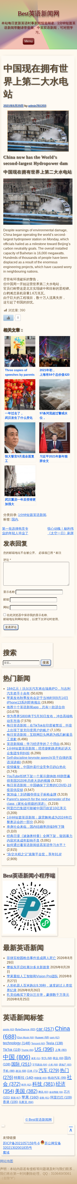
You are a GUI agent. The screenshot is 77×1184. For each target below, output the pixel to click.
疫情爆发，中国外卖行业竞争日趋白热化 (36, 767)
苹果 (30, 1097)
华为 (46, 1058)
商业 (58, 1058)
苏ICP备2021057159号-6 (21, 1143)
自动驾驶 (56, 1092)
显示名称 (9, 591)
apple (8, 1029)
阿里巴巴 (61, 1097)
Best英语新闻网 (38, 13)
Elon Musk (25, 1037)
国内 (14, 519)
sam (55, 1037)
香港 (10, 1102)
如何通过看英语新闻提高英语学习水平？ (36, 845)
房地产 (65, 1064)
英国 (16, 1097)
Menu (28, 41)
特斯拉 (23, 1078)
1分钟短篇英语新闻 (32, 515)
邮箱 (6, 599)
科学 (26, 1084)
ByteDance (25, 1029)
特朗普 (40, 1078)
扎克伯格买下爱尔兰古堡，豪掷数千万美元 (38, 994)
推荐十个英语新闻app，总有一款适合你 (36, 707)
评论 (7, 559)
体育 (35, 1058)
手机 (9, 1070)
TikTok (12, 1050)
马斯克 (26, 1102)
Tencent (38, 1043)
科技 (43, 1084)
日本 (32, 1070)
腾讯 (43, 1092)
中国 (16, 1057)
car (45, 1028)
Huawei (42, 1037)
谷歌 (44, 1097)
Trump (27, 1050)
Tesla (54, 1043)
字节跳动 (39, 1064)
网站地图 (6, 1161)
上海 (61, 1050)
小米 (53, 1064)
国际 (21, 1064)
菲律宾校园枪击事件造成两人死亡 (31, 958)
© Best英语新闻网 (38, 1119)
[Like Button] (8, 318)
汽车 (49, 1070)
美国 (26, 1091)
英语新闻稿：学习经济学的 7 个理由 (33, 744)
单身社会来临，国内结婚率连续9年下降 (35, 826)
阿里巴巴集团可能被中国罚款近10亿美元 (36, 808)
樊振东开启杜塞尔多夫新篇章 (28, 967)
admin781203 (37, 105)
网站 (6, 607)
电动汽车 (57, 1077)
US (44, 1049)
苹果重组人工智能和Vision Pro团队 (32, 976)
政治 (21, 1071)
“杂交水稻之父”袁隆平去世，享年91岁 (34, 854)
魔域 (6, 1152)
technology (16, 1043)
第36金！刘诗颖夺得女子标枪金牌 (31, 794)
